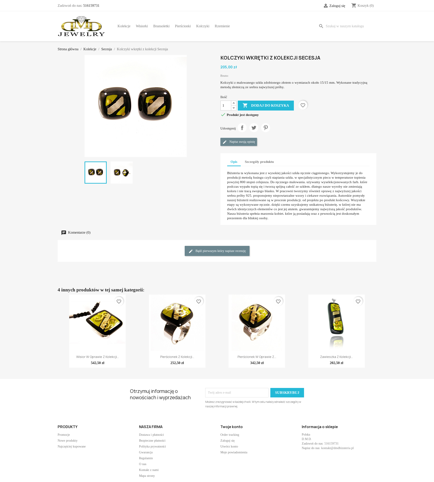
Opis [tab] (234, 162)
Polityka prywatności (152, 446)
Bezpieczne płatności (152, 440)
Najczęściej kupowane (72, 446)
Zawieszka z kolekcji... (336, 357)
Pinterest (265, 127)
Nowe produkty (68, 440)
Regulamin (146, 458)
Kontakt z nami (149, 470)
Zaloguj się (227, 440)
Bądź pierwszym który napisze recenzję (220, 251)
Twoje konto (231, 426)
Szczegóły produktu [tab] (259, 162)
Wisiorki (142, 26)
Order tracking (229, 434)
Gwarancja (146, 452)
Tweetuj (253, 127)
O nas (142, 464)
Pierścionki (183, 26)
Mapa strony (147, 475)
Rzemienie (222, 26)
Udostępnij (242, 127)
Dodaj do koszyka (266, 105)
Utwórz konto (229, 446)
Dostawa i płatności (151, 434)
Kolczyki (202, 26)
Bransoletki (161, 26)
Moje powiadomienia (233, 452)
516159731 (91, 5)
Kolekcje (124, 26)
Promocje (64, 434)
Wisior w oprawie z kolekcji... (97, 357)
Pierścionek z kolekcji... (177, 357)
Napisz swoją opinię (242, 142)
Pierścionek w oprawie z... (257, 357)
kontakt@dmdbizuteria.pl (337, 448)
